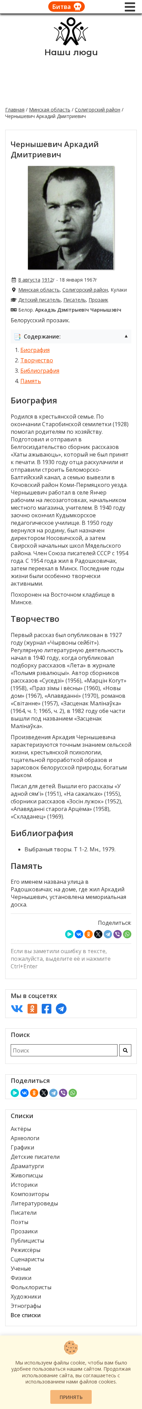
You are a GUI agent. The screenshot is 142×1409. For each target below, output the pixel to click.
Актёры (21, 1129)
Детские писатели (35, 1157)
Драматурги (27, 1166)
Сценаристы (27, 1259)
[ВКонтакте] (79, 934)
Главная (14, 109)
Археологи (25, 1138)
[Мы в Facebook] (46, 1008)
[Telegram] (108, 934)
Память (30, 381)
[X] (98, 934)
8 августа (29, 279)
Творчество (36, 360)
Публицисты (27, 1240)
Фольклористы (31, 1287)
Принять (71, 1397)
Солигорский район (97, 109)
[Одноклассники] (88, 934)
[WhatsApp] (127, 934)
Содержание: (71, 336)
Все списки (26, 1315)
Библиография (39, 370)
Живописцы (27, 1175)
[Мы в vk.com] (17, 1008)
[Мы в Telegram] (61, 1008)
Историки (24, 1184)
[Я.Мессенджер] (69, 934)
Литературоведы (34, 1203)
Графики (22, 1147)
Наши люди (71, 52)
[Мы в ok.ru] (32, 1008)
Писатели (24, 1212)
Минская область (49, 109)
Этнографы (26, 1306)
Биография (35, 350)
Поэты (19, 1222)
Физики (21, 1278)
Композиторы (30, 1194)
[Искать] (125, 1050)
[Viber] (117, 934)
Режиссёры (25, 1250)
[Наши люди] (71, 43)
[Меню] (130, 7)
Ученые (21, 1268)
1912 (47, 279)
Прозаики (24, 1231)
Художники (26, 1296)
